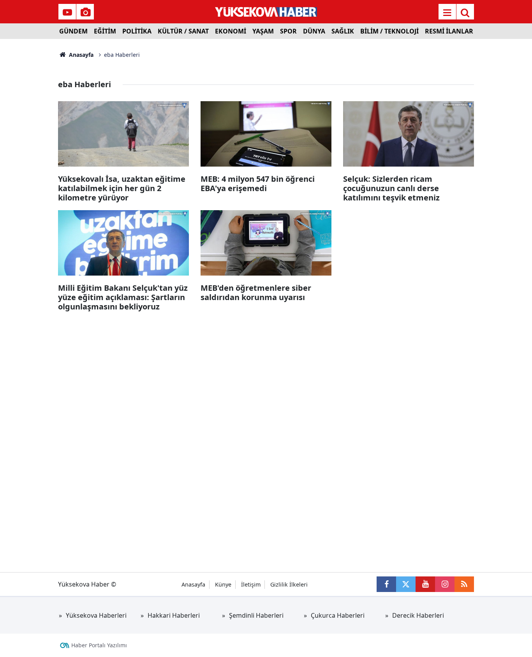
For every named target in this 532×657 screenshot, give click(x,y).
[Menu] (447, 12)
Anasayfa (80, 54)
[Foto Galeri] (85, 12)
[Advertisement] (28, 155)
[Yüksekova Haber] (266, 12)
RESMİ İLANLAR (449, 31)
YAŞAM (263, 31)
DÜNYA (314, 31)
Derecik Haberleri (418, 615)
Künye (223, 584)
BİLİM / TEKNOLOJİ (389, 31)
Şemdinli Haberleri (256, 615)
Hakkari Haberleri (174, 615)
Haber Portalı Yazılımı (99, 645)
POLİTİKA (136, 31)
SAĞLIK (342, 31)
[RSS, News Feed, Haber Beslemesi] (464, 584)
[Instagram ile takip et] (444, 584)
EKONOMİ (230, 31)
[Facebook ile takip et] (386, 584)
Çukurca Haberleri (338, 615)
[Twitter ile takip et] (406, 584)
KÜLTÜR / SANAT (183, 31)
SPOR (288, 31)
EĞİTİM (105, 31)
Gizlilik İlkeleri (289, 584)
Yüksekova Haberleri (96, 615)
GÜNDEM (73, 31)
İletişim (251, 584)
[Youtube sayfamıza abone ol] (425, 584)
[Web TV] (67, 12)
